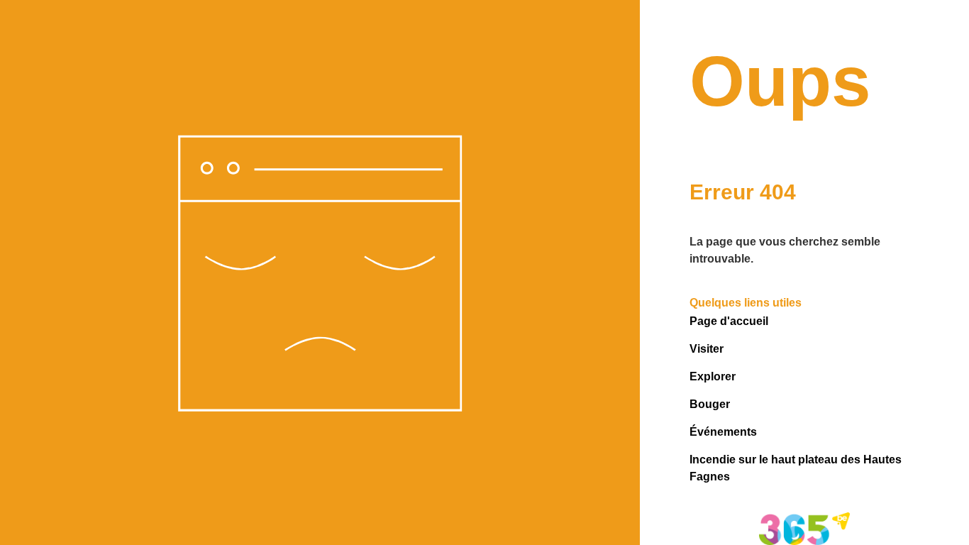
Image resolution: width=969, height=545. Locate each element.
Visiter (707, 349)
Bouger (710, 404)
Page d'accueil (729, 321)
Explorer (713, 376)
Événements (723, 432)
